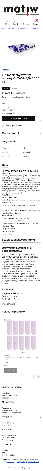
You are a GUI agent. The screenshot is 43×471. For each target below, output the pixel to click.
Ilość (3, 103)
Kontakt (5, 450)
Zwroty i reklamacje (9, 395)
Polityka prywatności (10, 410)
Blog (3, 452)
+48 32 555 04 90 (33, 462)
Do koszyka (10, 370)
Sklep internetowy (18, 468)
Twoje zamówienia (9, 435)
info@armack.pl (9, 304)
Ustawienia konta (8, 438)
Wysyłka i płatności (9, 455)
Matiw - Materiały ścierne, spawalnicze (15, 28)
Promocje (5, 425)
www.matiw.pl (11, 462)
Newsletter (6, 393)
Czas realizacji (7, 398)
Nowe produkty (8, 423)
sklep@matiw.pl (22, 462)
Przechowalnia (7, 440)
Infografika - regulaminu (11, 413)
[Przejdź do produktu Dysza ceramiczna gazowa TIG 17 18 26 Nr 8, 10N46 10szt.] (21, 335)
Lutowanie (34, 28)
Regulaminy (6, 408)
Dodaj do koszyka (19, 118)
